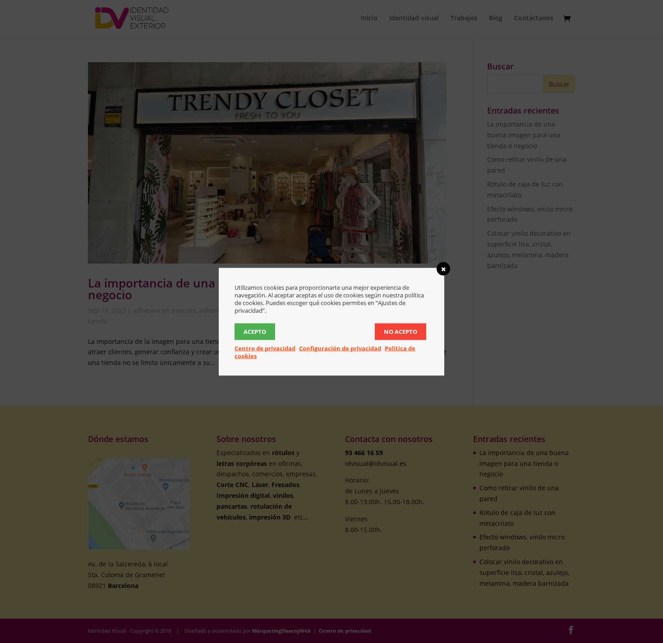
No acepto (400, 331)
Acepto (255, 331)
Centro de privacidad (265, 348)
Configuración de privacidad (340, 348)
